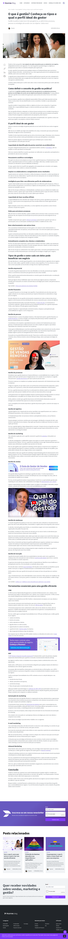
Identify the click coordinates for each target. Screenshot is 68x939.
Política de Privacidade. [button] (7, 936)
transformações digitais (41, 558)
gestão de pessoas (13, 318)
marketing (44, 436)
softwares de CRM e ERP (35, 689)
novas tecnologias (27, 567)
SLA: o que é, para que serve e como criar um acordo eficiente (11, 856)
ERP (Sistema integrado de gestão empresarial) (21, 656)
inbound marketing (46, 750)
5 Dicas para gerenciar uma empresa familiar (26, 286)
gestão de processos (22, 378)
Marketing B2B (6, 925)
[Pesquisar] (63, 3)
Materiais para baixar (36, 3)
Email (46, 807)
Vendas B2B (5, 923)
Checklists (47, 923)
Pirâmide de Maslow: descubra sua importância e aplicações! (32, 857)
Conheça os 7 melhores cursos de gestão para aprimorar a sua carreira (32, 582)
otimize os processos (31, 220)
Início (9, 9)
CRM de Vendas (16, 925)
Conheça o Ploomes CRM (55, 3)
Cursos (45, 3)
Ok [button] (64, 936)
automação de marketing (32, 704)
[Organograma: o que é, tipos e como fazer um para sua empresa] (55, 844)
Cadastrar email (55, 819)
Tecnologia (26, 923)
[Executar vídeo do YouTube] (34, 355)
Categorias (26, 3)
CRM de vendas (39, 605)
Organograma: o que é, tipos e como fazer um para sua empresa (54, 856)
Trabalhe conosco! (59, 929)
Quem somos (58, 923)
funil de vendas (23, 629)
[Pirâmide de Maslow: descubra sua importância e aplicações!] (34, 844)
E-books (36, 923)
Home (21, 3)
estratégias (49, 147)
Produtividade (16, 923)
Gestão (12, 9)
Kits (46, 925)
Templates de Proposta (39, 927)
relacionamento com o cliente (48, 481)
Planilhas (36, 925)
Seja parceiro (58, 927)
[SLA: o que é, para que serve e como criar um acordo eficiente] (12, 844)
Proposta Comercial (17, 927)
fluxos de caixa (41, 302)
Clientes (57, 925)
